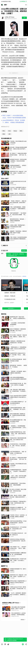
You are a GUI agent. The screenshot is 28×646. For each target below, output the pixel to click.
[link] (5, 644)
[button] (2, 644)
